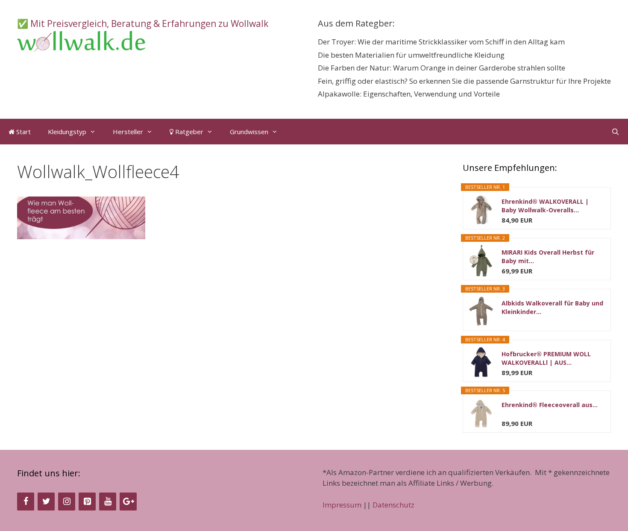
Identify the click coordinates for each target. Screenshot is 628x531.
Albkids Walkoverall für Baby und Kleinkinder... (552, 307)
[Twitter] (46, 501)
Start (23, 131)
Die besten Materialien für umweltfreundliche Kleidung (411, 55)
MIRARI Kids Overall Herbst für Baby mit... (548, 256)
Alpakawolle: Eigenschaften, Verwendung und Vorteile (409, 94)
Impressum (342, 505)
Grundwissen (249, 131)
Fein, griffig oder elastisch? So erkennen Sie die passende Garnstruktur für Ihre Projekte (464, 81)
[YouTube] (107, 501)
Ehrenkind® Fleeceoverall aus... (550, 405)
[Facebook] (25, 501)
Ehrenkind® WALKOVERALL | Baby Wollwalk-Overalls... (545, 205)
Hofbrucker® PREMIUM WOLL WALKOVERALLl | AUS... (546, 358)
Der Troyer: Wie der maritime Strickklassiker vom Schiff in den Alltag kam (441, 42)
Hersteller (128, 131)
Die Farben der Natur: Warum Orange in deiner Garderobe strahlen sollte (441, 68)
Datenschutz (393, 505)
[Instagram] (66, 501)
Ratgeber (188, 131)
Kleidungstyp (67, 131)
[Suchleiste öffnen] (615, 131)
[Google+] (128, 501)
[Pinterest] (87, 501)
